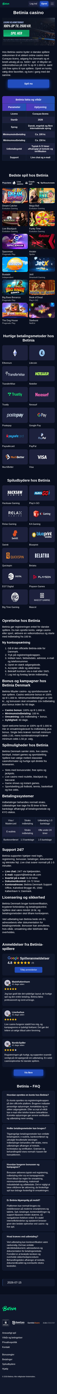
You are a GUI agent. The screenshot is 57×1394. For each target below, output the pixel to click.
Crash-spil (32, 183)
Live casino (20, 183)
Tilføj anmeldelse (28, 970)
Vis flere (28, 1072)
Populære (6, 183)
